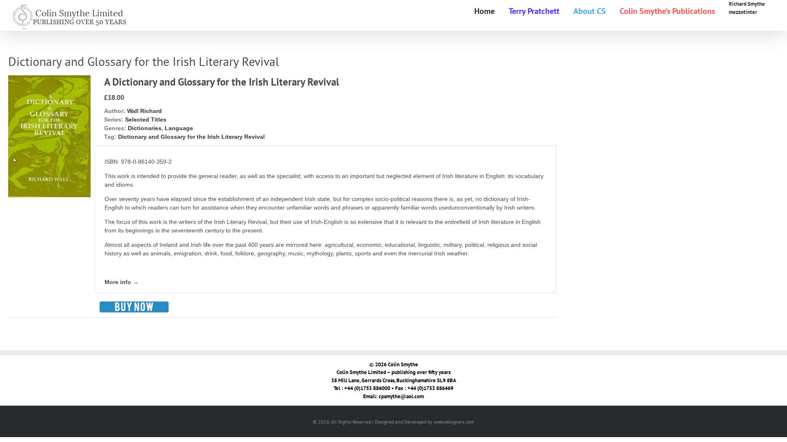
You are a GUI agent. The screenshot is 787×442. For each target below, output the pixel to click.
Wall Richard (144, 111)
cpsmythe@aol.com (401, 396)
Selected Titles (145, 119)
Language (179, 128)
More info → (122, 282)
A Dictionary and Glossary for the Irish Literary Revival (221, 81)
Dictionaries (144, 128)
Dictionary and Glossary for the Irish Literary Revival (191, 136)
